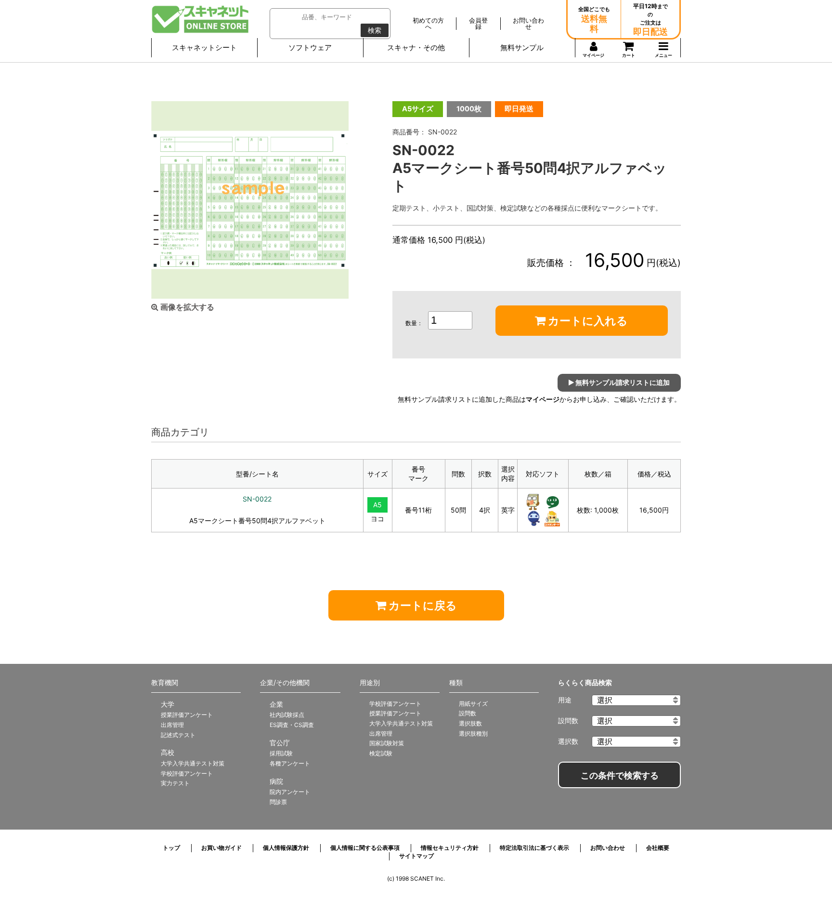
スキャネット (200, 19)
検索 (374, 30)
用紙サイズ (473, 703)
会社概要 (657, 847)
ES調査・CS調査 (292, 724)
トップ (171, 847)
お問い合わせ (607, 847)
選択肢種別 (473, 733)
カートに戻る (421, 605)
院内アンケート (290, 791)
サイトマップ (416, 855)
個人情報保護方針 (286, 847)
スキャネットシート (204, 47)
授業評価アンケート (187, 714)
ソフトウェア (310, 47)
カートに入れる (587, 321)
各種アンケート (290, 763)
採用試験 (281, 753)
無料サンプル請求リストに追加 (622, 382)
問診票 (278, 802)
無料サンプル (522, 47)
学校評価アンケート (187, 773)
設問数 (467, 713)
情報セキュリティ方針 (450, 847)
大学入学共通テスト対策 (192, 763)
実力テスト (175, 783)
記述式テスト (178, 735)
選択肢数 (470, 723)
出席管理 (172, 724)
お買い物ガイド (221, 847)
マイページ (542, 399)
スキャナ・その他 (416, 47)
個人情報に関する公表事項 (365, 847)
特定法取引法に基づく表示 (534, 847)
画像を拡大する (186, 307)
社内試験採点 (287, 714)
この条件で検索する (620, 775)
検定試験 (380, 753)
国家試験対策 (386, 743)
